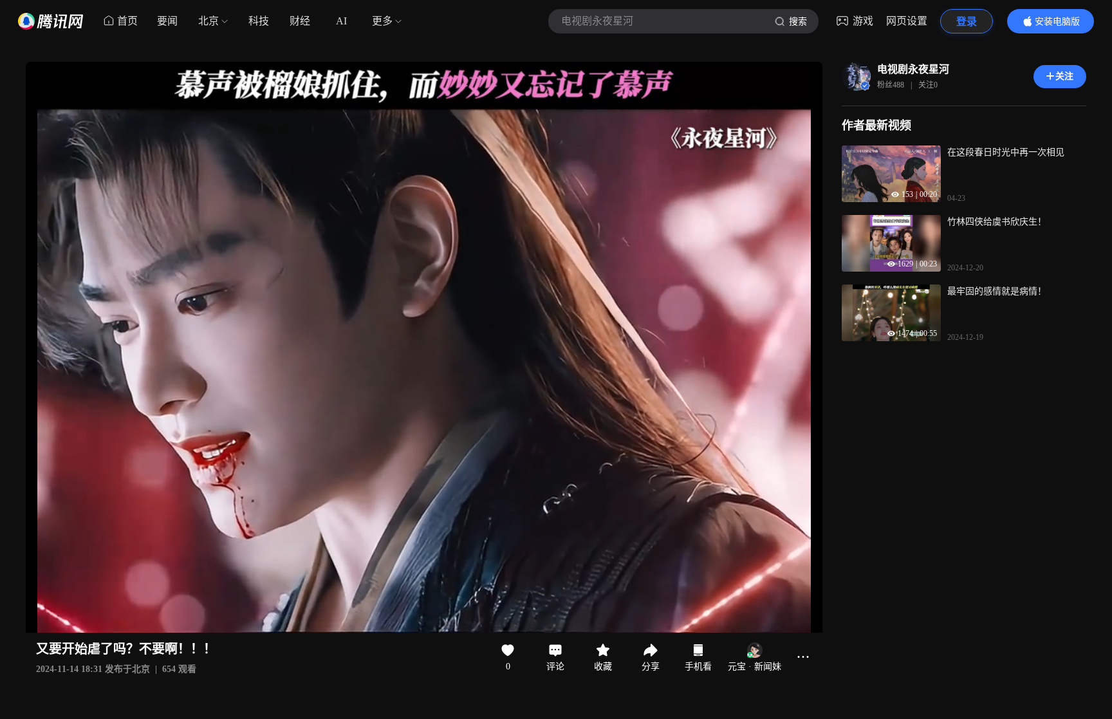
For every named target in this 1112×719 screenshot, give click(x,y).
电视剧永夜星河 (913, 69)
